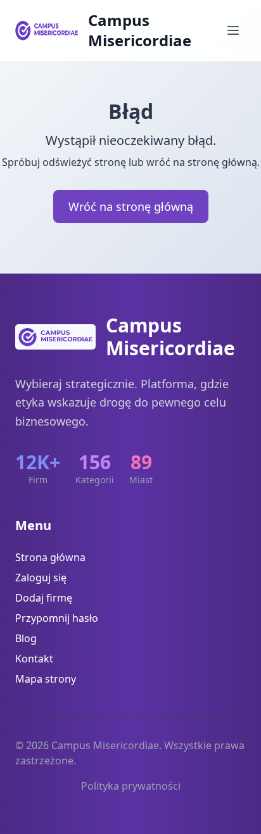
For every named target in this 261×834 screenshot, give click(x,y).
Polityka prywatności (131, 786)
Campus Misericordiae (139, 30)
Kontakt (34, 659)
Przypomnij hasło (56, 618)
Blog (26, 638)
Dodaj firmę (43, 598)
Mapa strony (45, 679)
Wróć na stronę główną (130, 206)
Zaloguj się (41, 577)
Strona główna (50, 557)
